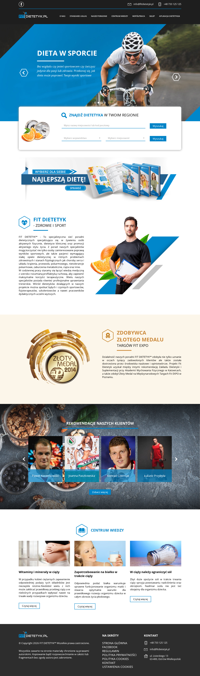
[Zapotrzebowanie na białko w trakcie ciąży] (100, 553)
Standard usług (78, 16)
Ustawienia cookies (117, 667)
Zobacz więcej (100, 492)
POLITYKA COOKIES (115, 659)
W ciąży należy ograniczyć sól (151, 572)
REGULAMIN (110, 651)
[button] (95, 103)
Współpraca (138, 16)
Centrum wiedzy (119, 16)
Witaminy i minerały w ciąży (39, 572)
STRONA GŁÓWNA (114, 643)
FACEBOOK (109, 647)
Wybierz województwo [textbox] (75, 138)
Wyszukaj (158, 126)
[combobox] (81, 138)
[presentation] (23, 72)
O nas (62, 16)
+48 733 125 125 (172, 4)
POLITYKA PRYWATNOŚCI (119, 655)
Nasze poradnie (99, 16)
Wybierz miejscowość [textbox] (119, 138)
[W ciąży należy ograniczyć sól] (155, 553)
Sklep (152, 16)
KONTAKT (108, 663)
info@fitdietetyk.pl (143, 4)
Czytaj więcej (29, 606)
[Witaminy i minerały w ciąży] (44, 553)
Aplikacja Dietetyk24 (169, 16)
